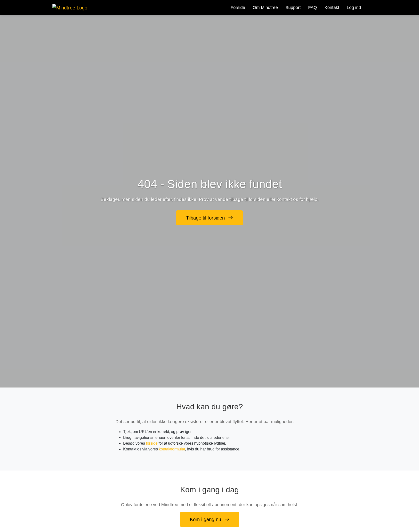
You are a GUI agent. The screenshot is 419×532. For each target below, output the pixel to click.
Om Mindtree (265, 7)
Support (293, 7)
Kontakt (331, 7)
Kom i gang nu (206, 519)
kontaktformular (172, 449)
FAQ (312, 7)
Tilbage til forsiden (206, 217)
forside (152, 443)
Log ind (354, 7)
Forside (238, 7)
